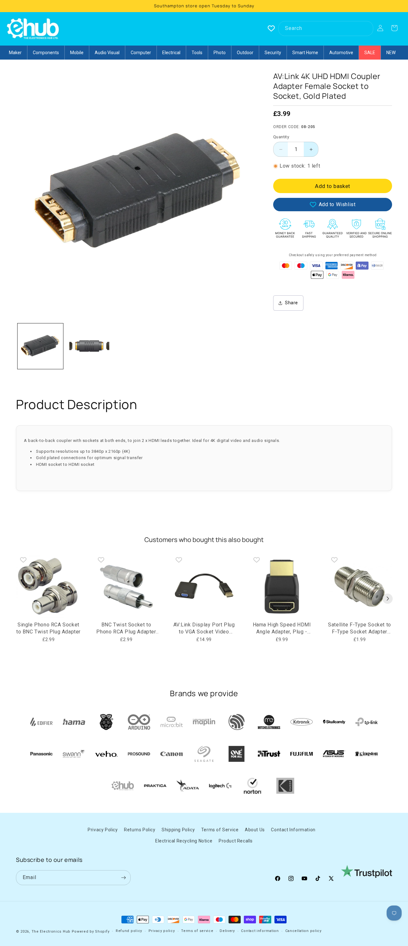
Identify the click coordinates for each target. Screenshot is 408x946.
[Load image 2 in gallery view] (89, 346)
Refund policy (129, 931)
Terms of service (197, 931)
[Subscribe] (123, 877)
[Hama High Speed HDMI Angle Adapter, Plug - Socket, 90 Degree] (282, 586)
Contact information (260, 931)
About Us (255, 829)
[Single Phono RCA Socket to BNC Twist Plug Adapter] (48, 586)
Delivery (227, 931)
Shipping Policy (178, 829)
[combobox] (326, 28)
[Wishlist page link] (271, 28)
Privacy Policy (103, 829)
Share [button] (291, 302)
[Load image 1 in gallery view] (40, 346)
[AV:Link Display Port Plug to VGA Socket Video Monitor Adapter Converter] (204, 586)
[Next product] (387, 598)
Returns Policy (139, 829)
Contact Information (293, 829)
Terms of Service (220, 829)
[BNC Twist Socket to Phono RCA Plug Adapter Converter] (126, 586)
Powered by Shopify (91, 931)
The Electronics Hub (51, 931)
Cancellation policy (303, 931)
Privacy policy (162, 931)
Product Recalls (236, 840)
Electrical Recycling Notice (183, 840)
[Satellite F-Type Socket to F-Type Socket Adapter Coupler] (359, 586)
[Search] (366, 28)
